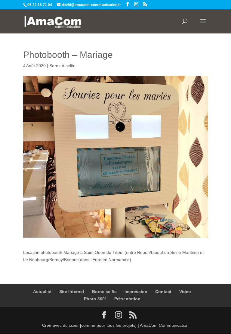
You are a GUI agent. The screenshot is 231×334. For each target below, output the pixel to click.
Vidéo (185, 291)
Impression (136, 291)
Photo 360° (95, 298)
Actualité (42, 291)
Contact (163, 291)
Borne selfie (104, 291)
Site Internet (71, 291)
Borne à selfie (62, 65)
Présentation (127, 298)
